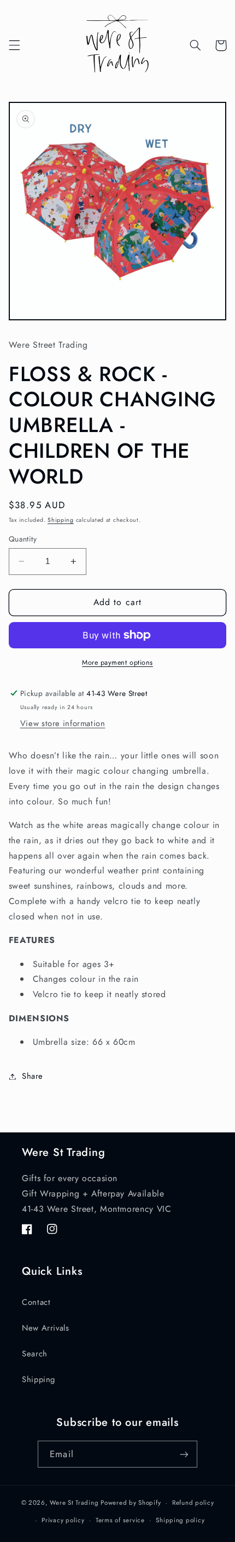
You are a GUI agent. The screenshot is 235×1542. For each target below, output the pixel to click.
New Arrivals (45, 1328)
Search (35, 1354)
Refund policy (193, 1502)
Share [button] (32, 1076)
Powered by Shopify (131, 1502)
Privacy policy (63, 1520)
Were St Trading (74, 1502)
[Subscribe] (183, 1454)
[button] (14, 45)
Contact (36, 1302)
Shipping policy (180, 1520)
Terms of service (120, 1520)
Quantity (23, 538)
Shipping (61, 520)
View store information (62, 723)
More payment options (117, 663)
